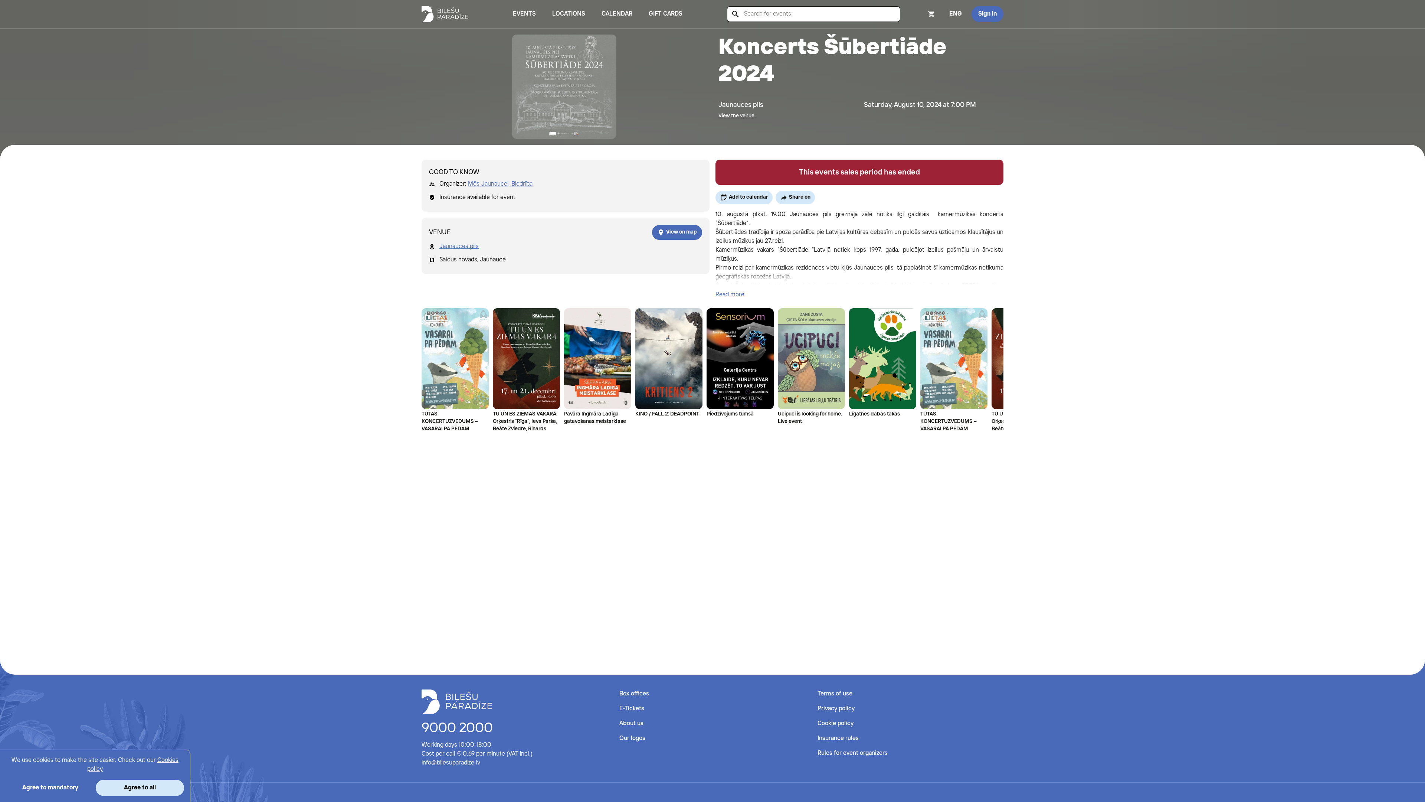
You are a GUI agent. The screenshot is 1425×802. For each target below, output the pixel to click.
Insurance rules (838, 738)
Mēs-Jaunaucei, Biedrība (500, 184)
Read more (729, 294)
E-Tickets (631, 708)
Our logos (632, 738)
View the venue (736, 115)
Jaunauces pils (459, 246)
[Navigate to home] (457, 701)
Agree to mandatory (50, 787)
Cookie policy (836, 723)
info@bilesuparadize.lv (451, 763)
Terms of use (835, 694)
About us (631, 723)
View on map (681, 232)
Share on (799, 197)
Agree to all (140, 787)
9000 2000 (457, 728)
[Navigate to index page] (445, 14)
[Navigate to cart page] (921, 14)
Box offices (634, 694)
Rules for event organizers (853, 753)
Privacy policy (836, 708)
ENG (955, 14)
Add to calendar (748, 197)
